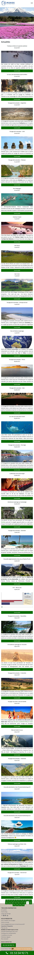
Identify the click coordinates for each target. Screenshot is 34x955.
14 (12, 903)
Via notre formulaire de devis (9, 950)
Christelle (4, 664)
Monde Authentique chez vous (9, 931)
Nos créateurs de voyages (8, 920)
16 (18, 903)
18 (24, 903)
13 (9, 903)
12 (6, 903)
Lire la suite (17, 71)
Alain (20, 892)
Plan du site (4, 928)
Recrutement (4, 939)
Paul (11, 807)
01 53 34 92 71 (8, 945)
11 (30, 901)
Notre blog (4, 911)
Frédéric (22, 550)
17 (21, 903)
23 (20, 904)
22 (17, 904)
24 (23, 904)
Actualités (4, 910)
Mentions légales (5, 937)
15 (15, 903)
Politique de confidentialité (8, 933)
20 (30, 903)
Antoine (3, 522)
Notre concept (5, 922)
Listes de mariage (6, 913)
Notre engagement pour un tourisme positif (13, 924)
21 (14, 904)
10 (27, 901)
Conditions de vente (6, 935)
